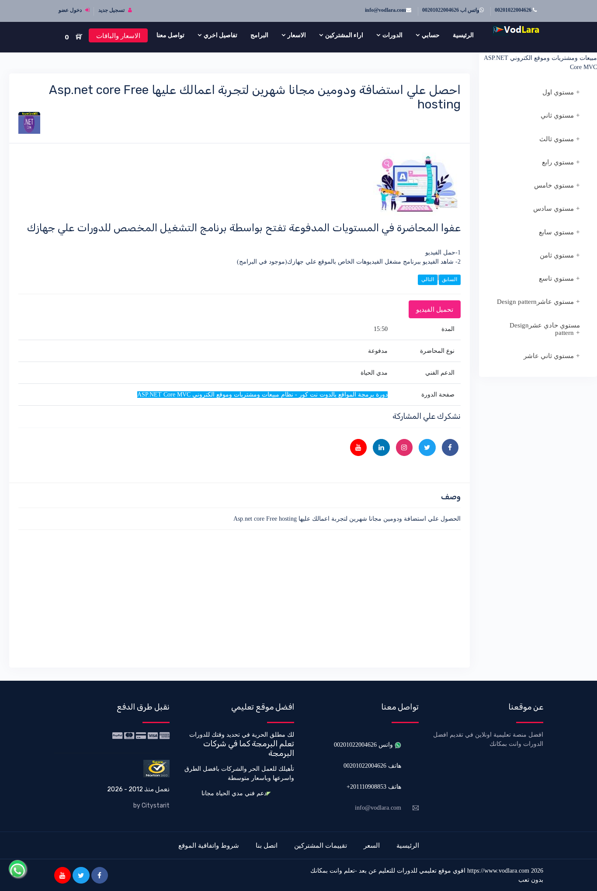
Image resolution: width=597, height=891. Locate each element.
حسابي (431, 35)
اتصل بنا (267, 845)
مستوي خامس (554, 185)
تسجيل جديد (112, 10)
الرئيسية (463, 35)
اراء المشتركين (344, 35)
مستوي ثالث (556, 139)
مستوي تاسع (556, 278)
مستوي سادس (553, 208)
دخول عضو (71, 10)
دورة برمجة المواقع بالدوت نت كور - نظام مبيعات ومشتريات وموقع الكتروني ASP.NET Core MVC (540, 57)
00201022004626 (514, 10)
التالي (427, 279)
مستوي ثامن (557, 255)
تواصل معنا (170, 35)
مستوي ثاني (557, 115)
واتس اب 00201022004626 (450, 10)
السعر (372, 845)
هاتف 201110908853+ (374, 786)
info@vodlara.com (385, 10)
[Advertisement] (239, 597)
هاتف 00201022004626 (372, 765)
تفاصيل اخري (220, 35)
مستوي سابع (556, 232)
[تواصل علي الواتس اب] (17, 868)
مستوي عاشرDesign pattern (535, 301)
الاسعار (297, 35)
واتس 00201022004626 (364, 744)
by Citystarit (151, 805)
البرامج (259, 35)
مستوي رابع (558, 162)
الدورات (392, 35)
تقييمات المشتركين (320, 845)
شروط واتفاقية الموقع (208, 845)
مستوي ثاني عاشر (549, 355)
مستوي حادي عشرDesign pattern (545, 329)
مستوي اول (558, 92)
